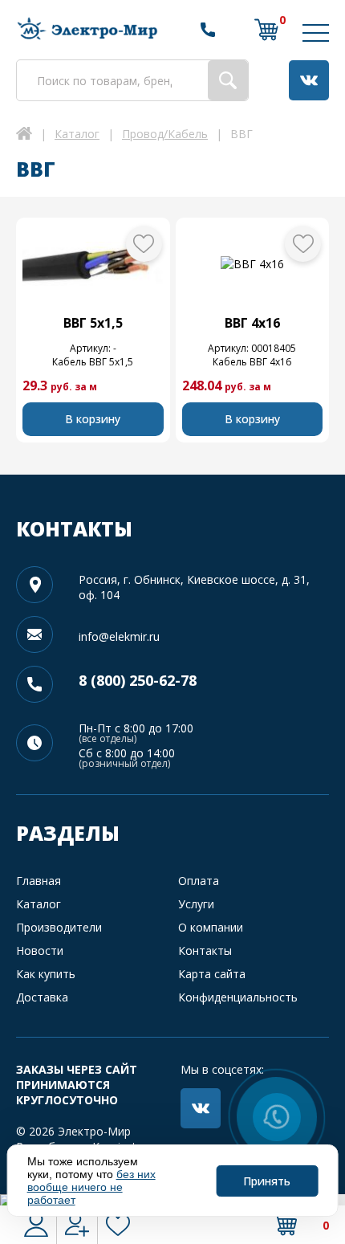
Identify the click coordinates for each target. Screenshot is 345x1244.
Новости (39, 950)
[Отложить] (144, 244)
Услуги (196, 904)
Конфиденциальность (238, 997)
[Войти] (36, 1224)
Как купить (45, 973)
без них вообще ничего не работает (91, 1187)
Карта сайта (212, 973)
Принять (266, 1181)
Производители (59, 927)
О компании (210, 927)
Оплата (198, 880)
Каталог (38, 904)
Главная (38, 880)
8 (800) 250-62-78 (138, 680)
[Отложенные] (118, 1224)
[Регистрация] (77, 1224)
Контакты (205, 950)
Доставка (42, 997)
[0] (266, 30)
